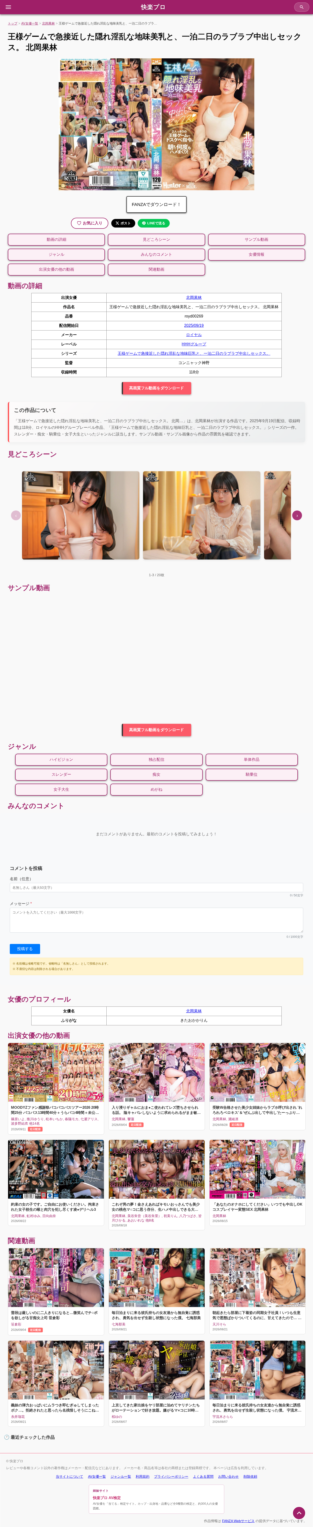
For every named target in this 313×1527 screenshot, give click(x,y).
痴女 (156, 774)
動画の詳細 (56, 239)
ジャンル (56, 254)
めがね (156, 789)
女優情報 (256, 254)
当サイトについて (69, 1476)
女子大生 (61, 789)
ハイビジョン (61, 759)
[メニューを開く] (8, 7)
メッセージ (21, 904)
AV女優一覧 (29, 23)
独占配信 (156, 759)
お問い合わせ (228, 1476)
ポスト (126, 223)
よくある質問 (203, 1476)
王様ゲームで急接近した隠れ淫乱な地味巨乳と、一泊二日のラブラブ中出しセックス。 (194, 353)
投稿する (25, 949)
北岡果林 (48, 23)
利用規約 (142, 1476)
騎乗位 (251, 774)
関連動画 (156, 269)
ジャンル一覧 (121, 1476)
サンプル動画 (256, 239)
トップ (12, 23)
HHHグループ (194, 344)
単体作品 (251, 759)
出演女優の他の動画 (56, 269)
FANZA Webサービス (238, 1521)
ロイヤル (194, 335)
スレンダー (61, 774)
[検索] (301, 7)
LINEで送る (156, 223)
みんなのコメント (156, 254)
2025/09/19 (194, 325)
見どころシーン (156, 239)
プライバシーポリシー (171, 1476)
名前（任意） (21, 879)
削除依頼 (250, 1476)
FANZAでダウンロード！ (156, 204)
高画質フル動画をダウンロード (156, 388)
